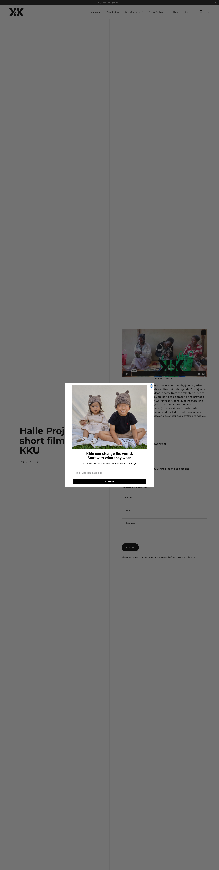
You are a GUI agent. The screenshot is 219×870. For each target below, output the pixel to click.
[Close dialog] (151, 386)
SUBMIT (109, 481)
